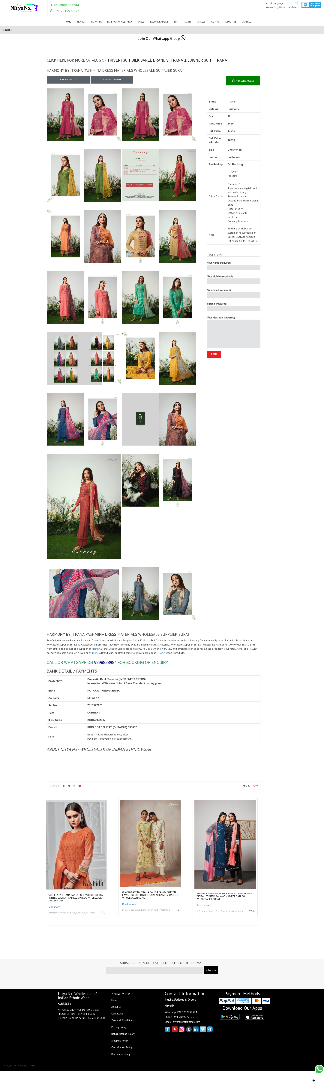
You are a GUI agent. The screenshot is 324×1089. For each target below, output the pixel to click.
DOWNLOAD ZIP (69, 79)
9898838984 (105, 662)
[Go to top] (314, 1080)
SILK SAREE (142, 60)
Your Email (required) (219, 290)
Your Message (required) (221, 317)
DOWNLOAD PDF (113, 79)
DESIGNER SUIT (198, 60)
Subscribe (211, 970)
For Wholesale (244, 80)
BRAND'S (161, 60)
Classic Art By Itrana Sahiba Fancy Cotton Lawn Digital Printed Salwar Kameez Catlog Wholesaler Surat (150, 895)
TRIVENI (114, 60)
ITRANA (176, 60)
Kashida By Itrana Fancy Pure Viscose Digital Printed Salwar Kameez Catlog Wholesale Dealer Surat (76, 898)
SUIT (127, 60)
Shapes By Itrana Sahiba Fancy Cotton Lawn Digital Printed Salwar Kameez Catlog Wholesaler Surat (224, 896)
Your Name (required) (219, 262)
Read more (54, 907)
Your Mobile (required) (220, 276)
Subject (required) (217, 303)
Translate (291, 7)
